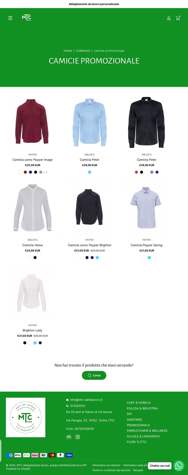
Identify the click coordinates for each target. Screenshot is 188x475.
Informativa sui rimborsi (106, 465)
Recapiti (138, 470)
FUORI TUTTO (136, 442)
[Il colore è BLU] (157, 172)
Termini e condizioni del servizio (111, 470)
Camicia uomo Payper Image (32, 159)
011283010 (78, 406)
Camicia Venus (32, 245)
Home (68, 50)
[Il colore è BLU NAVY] (30, 172)
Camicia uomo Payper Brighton (89, 245)
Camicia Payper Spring (146, 245)
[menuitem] (154, 403)
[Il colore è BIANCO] (20, 172)
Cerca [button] (96, 375)
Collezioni (83, 50)
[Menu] (10, 18)
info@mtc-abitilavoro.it (86, 400)
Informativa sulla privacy (138, 465)
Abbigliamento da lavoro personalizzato (94, 4)
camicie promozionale (109, 50)
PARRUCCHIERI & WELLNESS (147, 430)
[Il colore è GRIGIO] (151, 172)
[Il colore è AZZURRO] (89, 172)
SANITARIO (134, 419)
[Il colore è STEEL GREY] (40, 172)
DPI (129, 414)
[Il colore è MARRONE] (136, 172)
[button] (11, 143)
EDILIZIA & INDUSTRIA (142, 408)
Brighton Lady (32, 330)
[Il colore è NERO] (35, 172)
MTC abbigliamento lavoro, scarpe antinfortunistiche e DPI (52, 465)
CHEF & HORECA (139, 402)
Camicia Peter (89, 159)
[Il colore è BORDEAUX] (25, 172)
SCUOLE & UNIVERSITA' (143, 436)
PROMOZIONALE (138, 425)
